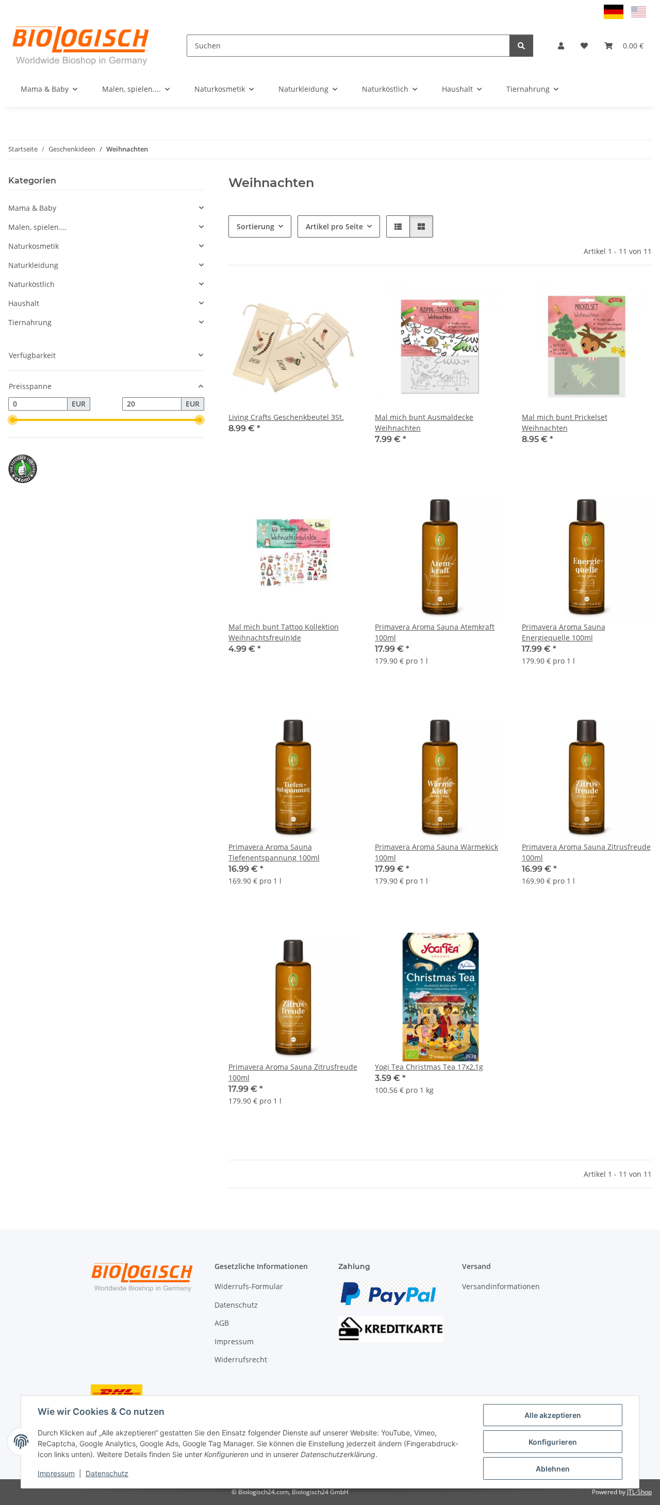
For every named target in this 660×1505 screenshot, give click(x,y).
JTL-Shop (639, 1491)
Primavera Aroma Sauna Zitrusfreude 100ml (586, 852)
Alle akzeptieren (552, 1415)
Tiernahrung (30, 322)
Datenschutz (107, 1473)
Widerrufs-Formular (248, 1286)
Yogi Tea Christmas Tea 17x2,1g (429, 1067)
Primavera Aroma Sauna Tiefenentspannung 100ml (274, 852)
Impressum (56, 1473)
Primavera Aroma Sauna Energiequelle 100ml (563, 632)
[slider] (12, 419)
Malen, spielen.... (37, 227)
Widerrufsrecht (240, 1359)
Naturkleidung (33, 265)
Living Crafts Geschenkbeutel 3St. (286, 417)
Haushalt (23, 303)
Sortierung (255, 226)
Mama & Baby (32, 208)
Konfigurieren (553, 1442)
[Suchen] (521, 46)
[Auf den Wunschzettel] (487, 299)
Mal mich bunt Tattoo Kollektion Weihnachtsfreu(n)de (283, 632)
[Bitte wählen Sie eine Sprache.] (615, 11)
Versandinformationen (501, 1286)
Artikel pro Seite (334, 226)
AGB (221, 1323)
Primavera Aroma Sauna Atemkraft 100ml (434, 632)
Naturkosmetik (33, 246)
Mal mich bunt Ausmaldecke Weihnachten (424, 422)
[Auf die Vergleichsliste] (461, 299)
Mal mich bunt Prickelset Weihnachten (564, 422)
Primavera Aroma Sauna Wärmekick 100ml (436, 852)
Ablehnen (553, 1468)
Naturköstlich (31, 284)
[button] (561, 45)
